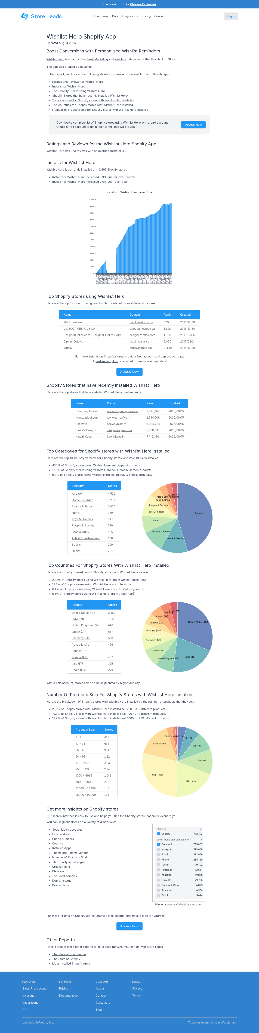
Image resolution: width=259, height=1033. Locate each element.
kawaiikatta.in (116, 436)
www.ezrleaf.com (118, 417)
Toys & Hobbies (82, 519)
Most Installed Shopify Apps (71, 963)
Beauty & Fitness (83, 506)
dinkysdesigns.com (119, 430)
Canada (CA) (80, 651)
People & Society (83, 525)
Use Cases (101, 16)
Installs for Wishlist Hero (68, 86)
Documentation (69, 995)
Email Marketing (97, 59)
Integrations (130, 16)
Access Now (193, 124)
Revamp (85, 66)
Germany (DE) (81, 638)
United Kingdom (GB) (86, 625)
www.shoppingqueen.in (122, 411)
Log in (231, 16)
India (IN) (78, 619)
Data (115, 16)
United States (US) (84, 612)
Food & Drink (80, 532)
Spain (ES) (79, 670)
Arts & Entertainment (86, 538)
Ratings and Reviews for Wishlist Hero (77, 81)
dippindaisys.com (141, 341)
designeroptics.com (142, 335)
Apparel (77, 493)
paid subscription (106, 361)
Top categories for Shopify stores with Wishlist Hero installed (93, 100)
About (100, 988)
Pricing (146, 16)
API (24, 1009)
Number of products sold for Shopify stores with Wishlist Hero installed (100, 109)
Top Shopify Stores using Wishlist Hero (78, 91)
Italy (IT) (77, 663)
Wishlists (120, 59)
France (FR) (80, 657)
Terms (136, 995)
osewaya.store (116, 424)
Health (76, 551)
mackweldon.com (141, 322)
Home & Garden (82, 500)
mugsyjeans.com (141, 348)
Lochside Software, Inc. (38, 1022)
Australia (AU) (81, 644)
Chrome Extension (143, 4)
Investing (28, 995)
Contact (159, 16)
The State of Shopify (66, 959)
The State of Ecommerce (69, 954)
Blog (99, 1009)
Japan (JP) (79, 631)
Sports (76, 544)
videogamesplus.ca (142, 328)
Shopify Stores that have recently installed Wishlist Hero (90, 95)
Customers (103, 1002)
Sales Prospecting (34, 988)
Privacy (137, 988)
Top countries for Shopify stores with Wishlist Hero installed (92, 105)
